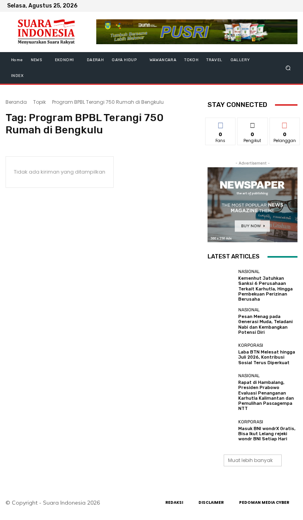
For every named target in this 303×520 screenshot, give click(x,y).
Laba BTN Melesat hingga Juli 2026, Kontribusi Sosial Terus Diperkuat (266, 357)
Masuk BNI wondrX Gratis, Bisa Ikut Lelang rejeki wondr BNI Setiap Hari (267, 433)
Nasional (249, 271)
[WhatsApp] (291, 6)
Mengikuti (252, 123)
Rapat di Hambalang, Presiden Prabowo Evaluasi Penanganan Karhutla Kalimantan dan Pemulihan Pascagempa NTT (266, 395)
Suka (220, 123)
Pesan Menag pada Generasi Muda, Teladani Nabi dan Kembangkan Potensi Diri (265, 324)
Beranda (16, 102)
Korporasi (250, 345)
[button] (288, 68)
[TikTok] (281, 6)
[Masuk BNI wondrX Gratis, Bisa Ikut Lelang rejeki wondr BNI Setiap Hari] (221, 430)
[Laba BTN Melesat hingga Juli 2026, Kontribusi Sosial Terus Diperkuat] (221, 354)
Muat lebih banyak (250, 460)
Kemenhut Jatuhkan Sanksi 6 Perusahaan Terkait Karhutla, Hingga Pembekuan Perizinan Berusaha (265, 289)
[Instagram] (272, 6)
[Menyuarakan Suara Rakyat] (46, 32)
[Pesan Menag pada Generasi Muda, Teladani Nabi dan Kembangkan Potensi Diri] (221, 321)
